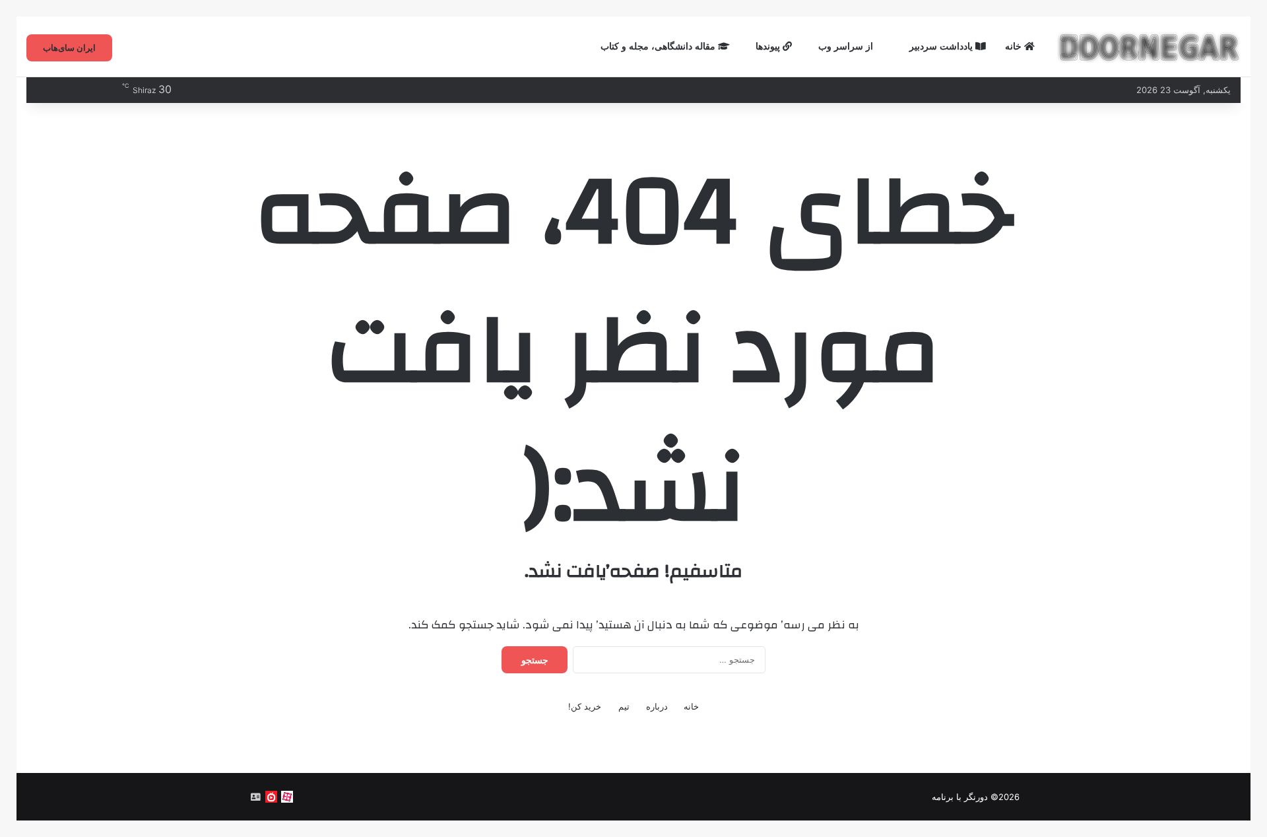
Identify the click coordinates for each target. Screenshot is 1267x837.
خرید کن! (584, 706)
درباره (657, 706)
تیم (624, 706)
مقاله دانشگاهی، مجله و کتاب (659, 46)
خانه (1014, 46)
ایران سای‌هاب (69, 47)
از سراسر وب (847, 46)
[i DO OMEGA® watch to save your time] (1149, 46)
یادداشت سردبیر (942, 46)
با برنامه (946, 796)
